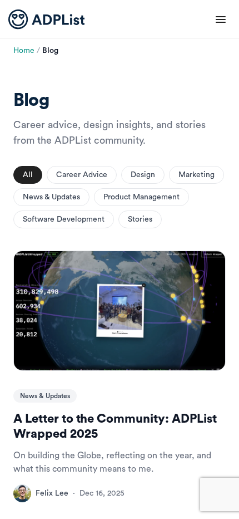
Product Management (141, 197)
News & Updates (51, 197)
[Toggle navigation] (221, 19)
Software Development (63, 219)
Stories (140, 219)
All (28, 175)
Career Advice (81, 175)
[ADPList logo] (46, 19)
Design (143, 175)
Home (23, 51)
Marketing (196, 175)
